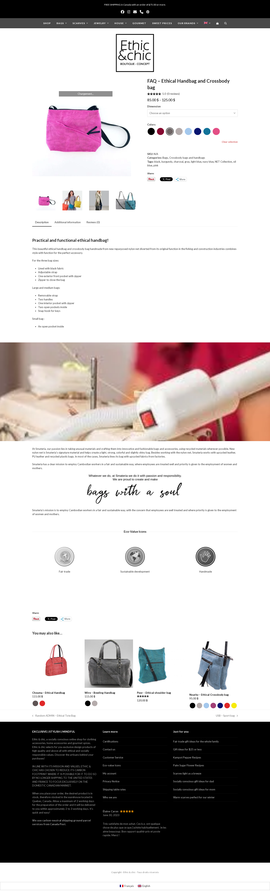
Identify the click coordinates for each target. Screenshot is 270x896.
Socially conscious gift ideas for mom (194, 789)
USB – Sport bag (225, 716)
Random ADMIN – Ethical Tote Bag (54, 716)
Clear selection (230, 141)
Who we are (110, 797)
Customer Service (113, 757)
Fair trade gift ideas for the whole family (196, 741)
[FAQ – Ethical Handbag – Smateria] (99, 201)
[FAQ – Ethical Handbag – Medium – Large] (126, 201)
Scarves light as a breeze (187, 773)
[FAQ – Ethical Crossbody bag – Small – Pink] (85, 127)
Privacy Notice (111, 781)
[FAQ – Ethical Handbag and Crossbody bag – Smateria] (72, 201)
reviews (173, 94)
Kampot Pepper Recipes (187, 757)
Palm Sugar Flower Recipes (188, 765)
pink (155, 165)
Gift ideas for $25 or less (187, 749)
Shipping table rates (114, 789)
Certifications (110, 741)
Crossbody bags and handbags (187, 157)
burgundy (167, 161)
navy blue (208, 161)
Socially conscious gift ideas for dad (193, 781)
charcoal (178, 161)
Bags (165, 157)
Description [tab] (42, 222)
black (157, 161)
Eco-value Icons (112, 765)
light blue (196, 161)
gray (187, 161)
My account (109, 773)
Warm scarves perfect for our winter (194, 797)
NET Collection (223, 161)
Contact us (109, 749)
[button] (217, 23)
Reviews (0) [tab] (93, 222)
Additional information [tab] (68, 222)
